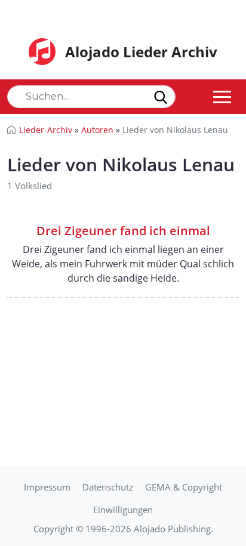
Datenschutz (107, 487)
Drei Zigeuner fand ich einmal (123, 231)
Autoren (97, 129)
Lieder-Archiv (45, 129)
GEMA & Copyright (183, 487)
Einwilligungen (123, 510)
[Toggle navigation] (222, 96)
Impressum (47, 487)
